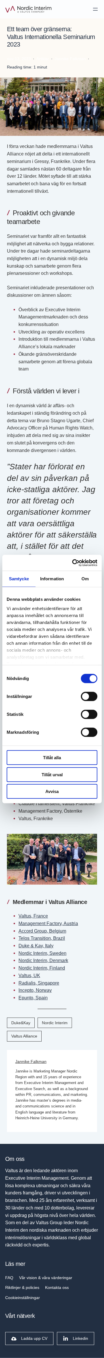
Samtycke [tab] (19, 578)
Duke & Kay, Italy (35, 945)
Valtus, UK (29, 975)
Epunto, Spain (33, 997)
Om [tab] (85, 578)
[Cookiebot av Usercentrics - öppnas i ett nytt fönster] (73, 562)
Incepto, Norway (35, 990)
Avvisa (52, 791)
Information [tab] (52, 578)
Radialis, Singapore (38, 982)
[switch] (89, 696)
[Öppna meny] (95, 9)
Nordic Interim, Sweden (42, 953)
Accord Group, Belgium (42, 930)
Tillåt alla (52, 757)
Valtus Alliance (24, 1036)
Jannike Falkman (31, 1061)
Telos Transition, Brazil (41, 938)
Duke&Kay (20, 1022)
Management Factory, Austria (48, 923)
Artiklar (42, 58)
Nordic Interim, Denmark (43, 960)
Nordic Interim (55, 1022)
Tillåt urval (52, 774)
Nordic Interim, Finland (41, 967)
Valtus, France (33, 915)
